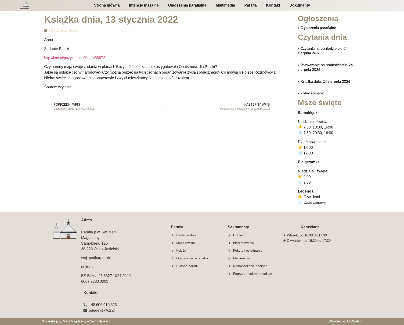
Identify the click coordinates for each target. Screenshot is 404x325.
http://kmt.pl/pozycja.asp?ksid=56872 (74, 58)
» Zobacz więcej (311, 93)
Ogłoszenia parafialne (187, 5)
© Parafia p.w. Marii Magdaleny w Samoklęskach (76, 321)
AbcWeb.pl (354, 321)
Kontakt (273, 5)
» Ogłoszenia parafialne (317, 28)
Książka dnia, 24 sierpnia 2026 (324, 81)
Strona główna (107, 5)
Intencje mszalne (144, 5)
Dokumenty (299, 5)
